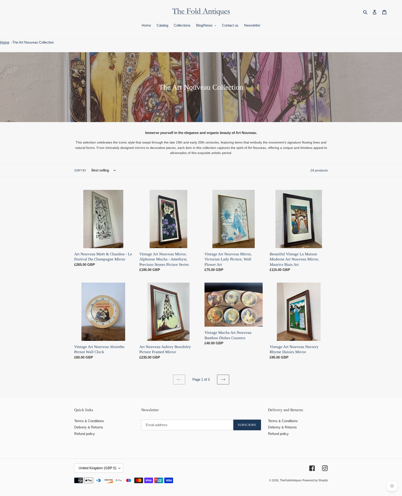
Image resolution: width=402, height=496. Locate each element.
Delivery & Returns (88, 427)
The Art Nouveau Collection (33, 42)
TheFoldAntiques (291, 480)
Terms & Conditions (89, 421)
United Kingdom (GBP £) (97, 468)
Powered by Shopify (315, 480)
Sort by (80, 170)
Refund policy (84, 434)
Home (4, 42)
